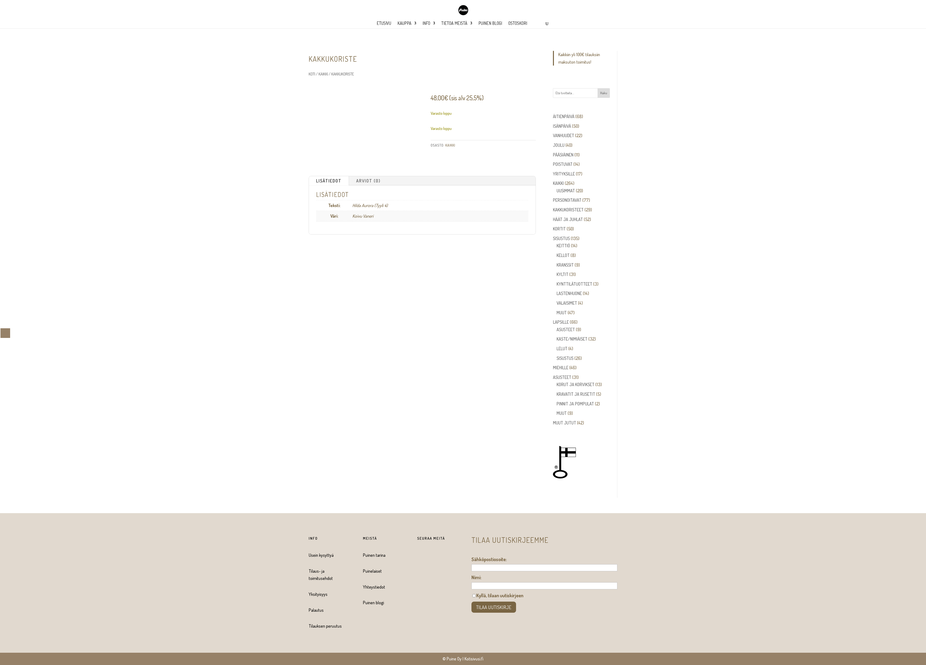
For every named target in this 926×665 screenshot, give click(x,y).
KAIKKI (323, 74)
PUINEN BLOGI (490, 23)
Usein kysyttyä (321, 555)
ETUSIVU (384, 23)
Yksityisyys (318, 594)
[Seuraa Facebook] (418, 555)
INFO (426, 23)
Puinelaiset (372, 571)
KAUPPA (404, 23)
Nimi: (476, 577)
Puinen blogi (373, 602)
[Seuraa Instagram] (428, 555)
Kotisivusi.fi (473, 658)
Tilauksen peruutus (325, 626)
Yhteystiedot (374, 587)
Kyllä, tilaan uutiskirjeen (499, 595)
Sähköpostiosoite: (489, 559)
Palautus (316, 610)
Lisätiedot (328, 180)
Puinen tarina (374, 555)
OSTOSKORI (517, 23)
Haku (603, 93)
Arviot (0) (368, 180)
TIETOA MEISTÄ (454, 23)
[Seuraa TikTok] (438, 555)
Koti (312, 74)
